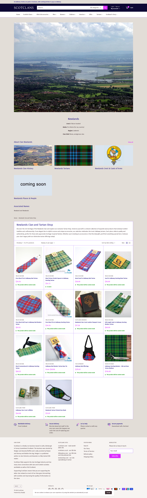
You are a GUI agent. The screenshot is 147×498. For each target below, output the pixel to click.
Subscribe (115, 456)
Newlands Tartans (62, 168)
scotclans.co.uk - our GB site (67, 450)
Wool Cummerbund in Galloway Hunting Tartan (27, 367)
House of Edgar (109, 363)
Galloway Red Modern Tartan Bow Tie (56, 366)
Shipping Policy (88, 457)
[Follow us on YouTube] (62, 489)
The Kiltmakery (79, 363)
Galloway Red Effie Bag (81, 366)
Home (15, 218)
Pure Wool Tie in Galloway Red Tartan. (27, 278)
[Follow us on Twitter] (52, 489)
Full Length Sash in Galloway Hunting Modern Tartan (115, 323)
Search (86, 446)
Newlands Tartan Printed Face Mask (56, 410)
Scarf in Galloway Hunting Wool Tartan (116, 278)
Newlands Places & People (25, 198)
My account (115, 8)
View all (130, 142)
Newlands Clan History (23, 168)
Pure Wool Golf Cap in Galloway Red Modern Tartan (29, 323)
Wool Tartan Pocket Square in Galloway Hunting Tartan (57, 279)
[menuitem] (17, 14)
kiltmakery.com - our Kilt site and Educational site (67, 454)
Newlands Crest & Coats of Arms (108, 168)
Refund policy (88, 454)
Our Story (87, 448)
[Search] (105, 8)
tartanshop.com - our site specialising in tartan (66, 459)
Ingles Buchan (20, 276)
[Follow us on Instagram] (56, 489)
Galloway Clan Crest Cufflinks (24, 410)
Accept (108, 492)
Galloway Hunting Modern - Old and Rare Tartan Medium (117, 367)
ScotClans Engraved (81, 320)
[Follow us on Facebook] (49, 489)
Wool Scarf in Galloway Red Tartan (85, 278)
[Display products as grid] (127, 243)
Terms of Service (89, 451)
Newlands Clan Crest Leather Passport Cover (88, 322)
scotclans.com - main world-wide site (67, 446)
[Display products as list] (129, 243)
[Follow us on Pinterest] (59, 489)
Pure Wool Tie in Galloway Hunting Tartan (58, 322)
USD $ (16, 486)
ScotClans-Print (20, 407)
